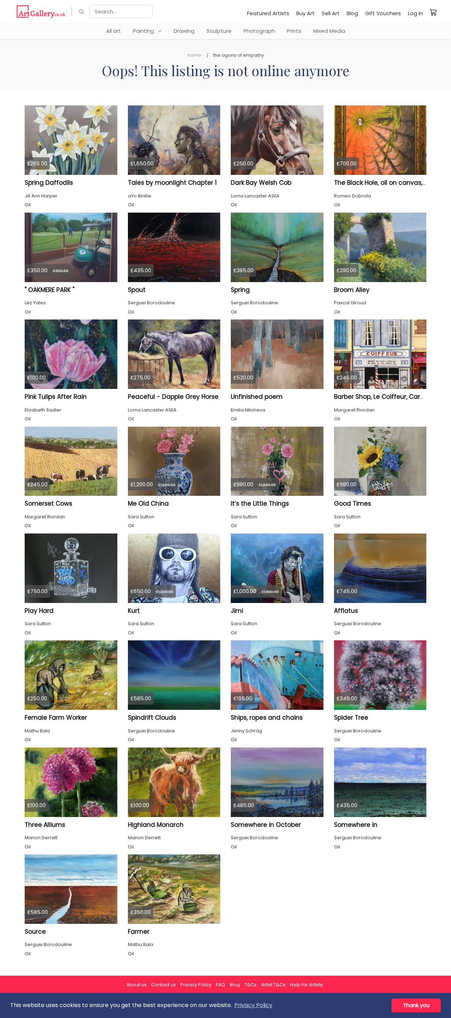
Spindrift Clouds (152, 717)
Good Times (352, 503)
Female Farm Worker (56, 717)
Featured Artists (268, 13)
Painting (145, 31)
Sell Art (331, 13)
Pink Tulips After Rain (56, 396)
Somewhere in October (266, 825)
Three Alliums (45, 825)
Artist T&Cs (273, 984)
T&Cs (251, 984)
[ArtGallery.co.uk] (41, 11)
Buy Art (305, 13)
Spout (137, 290)
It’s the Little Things (260, 503)
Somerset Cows (48, 503)
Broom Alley (352, 290)
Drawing (184, 31)
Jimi (237, 610)
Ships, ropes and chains (267, 717)
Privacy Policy (195, 984)
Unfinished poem (257, 396)
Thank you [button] (416, 1005)
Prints (294, 31)
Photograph (259, 31)
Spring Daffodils (49, 182)
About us (136, 984)
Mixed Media (329, 31)
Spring (240, 290)
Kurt (134, 610)
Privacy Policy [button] (253, 1005)
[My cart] (433, 12)
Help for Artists (306, 984)
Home (194, 55)
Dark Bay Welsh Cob (261, 182)
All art (113, 31)
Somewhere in (355, 825)
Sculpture (218, 31)
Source (35, 931)
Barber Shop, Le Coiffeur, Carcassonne (392, 396)
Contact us (163, 984)
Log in (415, 13)
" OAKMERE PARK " (49, 290)
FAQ (220, 984)
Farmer (138, 931)
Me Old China (148, 503)
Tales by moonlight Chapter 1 (172, 182)
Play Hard (39, 610)
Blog (352, 13)
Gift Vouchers (383, 13)
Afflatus (346, 610)
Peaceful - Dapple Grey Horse (173, 396)
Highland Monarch (156, 825)
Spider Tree (351, 717)
